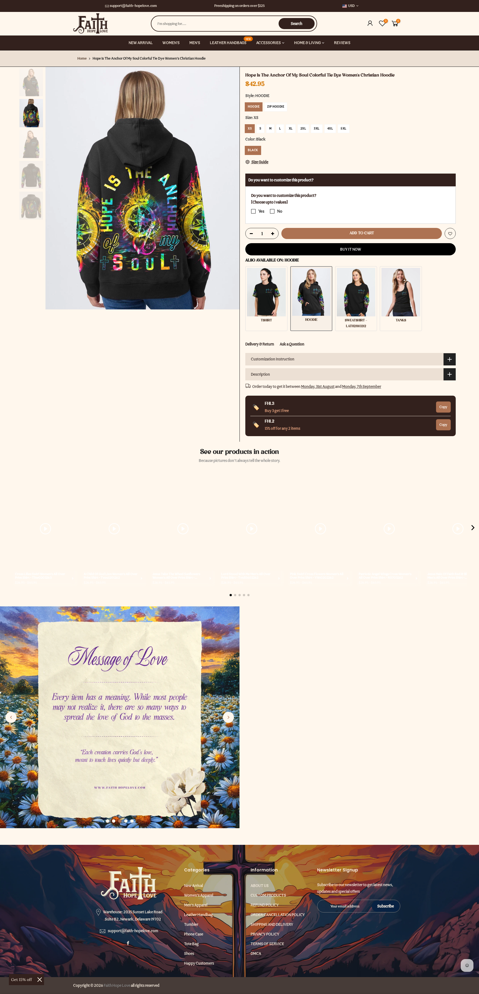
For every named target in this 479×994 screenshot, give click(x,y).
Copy (443, 407)
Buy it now (350, 249)
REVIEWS (342, 42)
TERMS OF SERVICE (267, 944)
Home (82, 58)
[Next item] (473, 528)
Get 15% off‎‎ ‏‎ (22, 979)
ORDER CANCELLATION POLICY (278, 914)
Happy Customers (199, 963)
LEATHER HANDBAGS (230, 41)
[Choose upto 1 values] (269, 202)
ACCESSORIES (268, 42)
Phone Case (193, 934)
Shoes (189, 953)
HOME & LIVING (307, 42)
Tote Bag (191, 944)
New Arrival (193, 885)
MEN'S (194, 42)
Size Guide (259, 162)
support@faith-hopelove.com (133, 6)
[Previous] (55, 188)
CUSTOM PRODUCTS (268, 895)
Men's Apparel (195, 905)
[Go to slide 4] (126, 821)
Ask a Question (292, 344)
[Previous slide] (11, 717)
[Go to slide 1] (107, 821)
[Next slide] (228, 717)
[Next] (230, 188)
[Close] (39, 979)
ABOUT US (260, 885)
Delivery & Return (259, 344)
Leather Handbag (198, 914)
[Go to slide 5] (132, 821)
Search (296, 23)
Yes (261, 211)
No (279, 211)
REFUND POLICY (265, 905)
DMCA (256, 953)
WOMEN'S (171, 42)
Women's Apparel (198, 895)
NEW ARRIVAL (141, 42)
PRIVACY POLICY (265, 934)
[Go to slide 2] (113, 821)
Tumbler (191, 924)
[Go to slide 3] (119, 821)
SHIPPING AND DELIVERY (272, 924)
